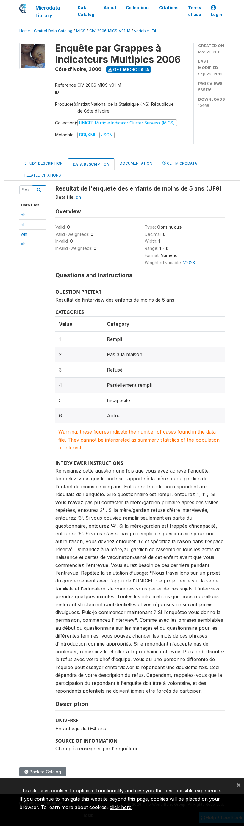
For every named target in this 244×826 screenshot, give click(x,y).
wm (24, 234)
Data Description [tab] (91, 164)
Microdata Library (47, 11)
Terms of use (194, 11)
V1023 (189, 262)
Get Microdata (130, 69)
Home (24, 31)
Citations (169, 7)
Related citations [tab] (42, 175)
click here (121, 807)
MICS (80, 31)
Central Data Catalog (53, 31)
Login (216, 14)
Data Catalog (86, 11)
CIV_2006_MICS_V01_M (109, 31)
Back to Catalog (45, 771)
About (110, 7)
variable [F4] (145, 31)
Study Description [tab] (43, 163)
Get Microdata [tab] (181, 163)
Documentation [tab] (136, 163)
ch (23, 243)
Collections (138, 7)
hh (23, 214)
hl (22, 224)
